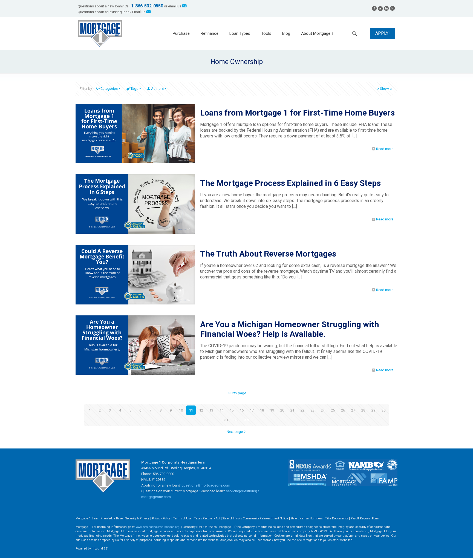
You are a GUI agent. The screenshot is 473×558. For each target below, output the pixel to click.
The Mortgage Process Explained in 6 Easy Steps (290, 183)
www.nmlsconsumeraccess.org (157, 527)
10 (181, 410)
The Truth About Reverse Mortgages (268, 253)
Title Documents (336, 518)
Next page (235, 432)
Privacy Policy (161, 518)
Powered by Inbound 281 (92, 548)
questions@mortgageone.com (205, 485)
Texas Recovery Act (207, 518)
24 (323, 410)
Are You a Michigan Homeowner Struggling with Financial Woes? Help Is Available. (289, 329)
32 (236, 420)
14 (221, 410)
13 (211, 410)
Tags (134, 89)
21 (292, 410)
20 (282, 410)
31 (226, 420)
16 (242, 410)
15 (231, 410)
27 (353, 410)
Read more (384, 149)
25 (333, 410)
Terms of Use (182, 518)
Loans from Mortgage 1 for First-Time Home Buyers (297, 112)
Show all (386, 89)
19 (272, 410)
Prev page (238, 393)
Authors (157, 89)
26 (343, 410)
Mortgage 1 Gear (87, 518)
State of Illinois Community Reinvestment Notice (256, 518)
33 (247, 420)
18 (262, 410)
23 (313, 410)
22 (302, 410)
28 (363, 410)
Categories (109, 89)
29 (373, 410)
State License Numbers (307, 518)
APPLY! (382, 33)
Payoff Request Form (365, 518)
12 (201, 410)
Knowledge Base (111, 518)
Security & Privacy (137, 518)
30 (383, 410)
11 (191, 410)
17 (252, 410)
